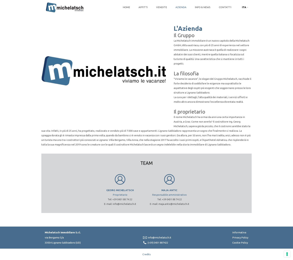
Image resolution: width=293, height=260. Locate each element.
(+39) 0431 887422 (158, 242)
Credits (146, 254)
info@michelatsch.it (159, 237)
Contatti (225, 7)
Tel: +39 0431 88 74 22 (120, 199)
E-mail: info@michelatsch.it (120, 203)
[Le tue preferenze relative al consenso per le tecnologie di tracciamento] (287, 254)
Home (126, 7)
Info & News (202, 7)
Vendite (161, 7)
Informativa (239, 232)
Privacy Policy (240, 237)
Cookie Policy (240, 242)
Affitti (143, 7)
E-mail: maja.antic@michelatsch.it (169, 203)
